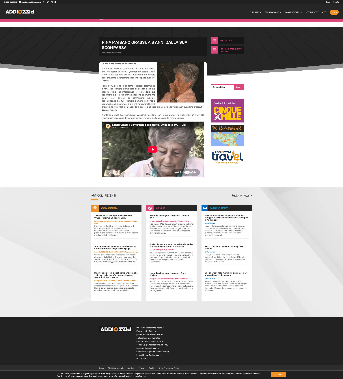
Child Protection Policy (169, 368)
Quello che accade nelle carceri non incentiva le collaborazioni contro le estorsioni (171, 245)
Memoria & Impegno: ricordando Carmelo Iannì (169, 216)
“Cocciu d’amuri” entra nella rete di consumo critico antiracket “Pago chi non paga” (115, 247)
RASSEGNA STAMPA (219, 208)
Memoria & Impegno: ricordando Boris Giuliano (168, 274)
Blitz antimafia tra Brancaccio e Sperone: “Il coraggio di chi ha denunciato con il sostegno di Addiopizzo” (226, 217)
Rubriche (111, 22)
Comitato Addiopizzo (112, 53)
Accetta (278, 374)
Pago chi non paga (131, 252)
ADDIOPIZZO (111, 221)
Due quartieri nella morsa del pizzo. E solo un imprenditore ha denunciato (226, 274)
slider (96, 223)
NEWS (239, 49)
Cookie (152, 368)
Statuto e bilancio (116, 368)
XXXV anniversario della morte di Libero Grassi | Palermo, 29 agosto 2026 (113, 217)
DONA (334, 12)
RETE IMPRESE (311, 12)
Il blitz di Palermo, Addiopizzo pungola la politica (224, 247)
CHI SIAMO (254, 12)
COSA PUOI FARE (292, 12)
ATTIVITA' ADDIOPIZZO (124, 221)
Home (328, 2)
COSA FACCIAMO (272, 12)
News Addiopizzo (109, 208)
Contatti (336, 2)
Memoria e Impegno (228, 49)
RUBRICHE (225, 51)
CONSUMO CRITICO (113, 252)
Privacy (142, 368)
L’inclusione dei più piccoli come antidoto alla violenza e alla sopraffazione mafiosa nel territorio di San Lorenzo (116, 275)
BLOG (323, 12)
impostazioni (139, 376)
